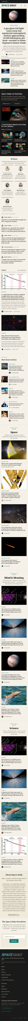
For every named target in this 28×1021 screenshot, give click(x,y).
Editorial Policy (5, 991)
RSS (9, 1011)
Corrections (4, 994)
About (3, 986)
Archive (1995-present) (7, 980)
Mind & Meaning (6, 975)
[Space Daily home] (9, 5)
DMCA (25, 1017)
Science (3, 972)
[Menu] (25, 5)
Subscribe (4, 1)
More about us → (14, 914)
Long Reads (4, 977)
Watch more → (6, 103)
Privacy (15, 1017)
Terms (20, 1017)
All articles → (22, 270)
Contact (3, 997)
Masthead (4, 989)
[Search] (21, 5)
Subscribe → (7, 1008)
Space (3, 969)
